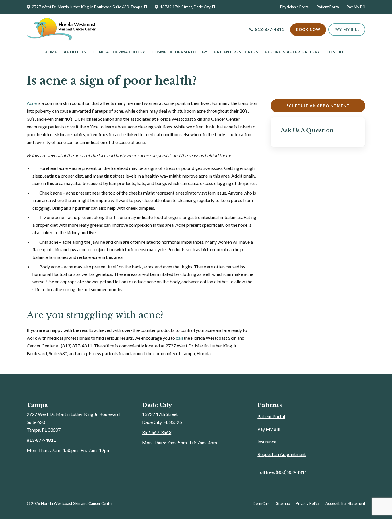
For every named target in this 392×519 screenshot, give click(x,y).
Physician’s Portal (295, 7)
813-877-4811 (266, 31)
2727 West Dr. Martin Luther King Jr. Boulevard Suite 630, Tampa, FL (90, 7)
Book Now (308, 29)
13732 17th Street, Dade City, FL (188, 7)
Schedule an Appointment (318, 105)
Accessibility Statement (345, 503)
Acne (32, 103)
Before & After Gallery (292, 52)
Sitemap (283, 503)
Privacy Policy (308, 503)
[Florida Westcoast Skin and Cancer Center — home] (61, 29)
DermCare (261, 503)
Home (50, 52)
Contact (337, 52)
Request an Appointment (281, 454)
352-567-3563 (156, 432)
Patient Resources (236, 52)
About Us (75, 52)
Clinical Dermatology (118, 52)
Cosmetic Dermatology (179, 52)
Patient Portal (328, 7)
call (179, 338)
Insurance (266, 441)
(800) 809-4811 (291, 472)
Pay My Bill (356, 7)
